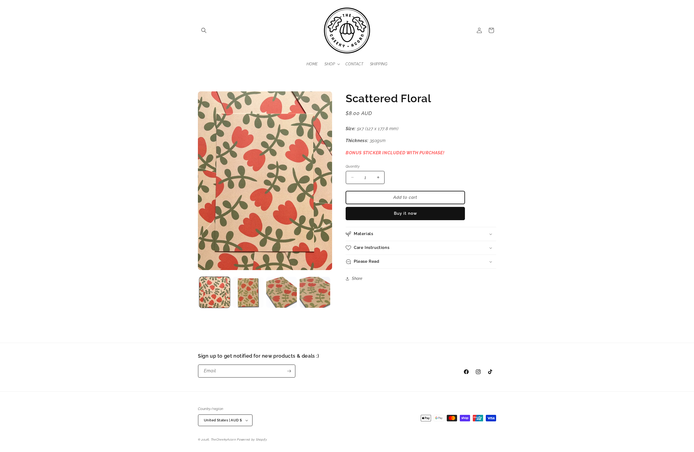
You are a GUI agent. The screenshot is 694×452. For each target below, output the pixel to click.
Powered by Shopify (252, 439)
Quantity (352, 166)
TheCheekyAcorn (223, 439)
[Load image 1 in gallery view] (214, 292)
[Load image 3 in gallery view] (281, 292)
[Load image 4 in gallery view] (315, 292)
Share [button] (357, 278)
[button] (204, 30)
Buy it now (405, 213)
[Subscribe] (289, 371)
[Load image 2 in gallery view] (248, 292)
